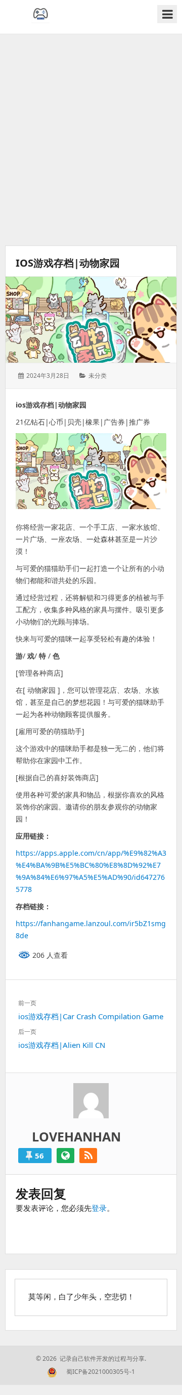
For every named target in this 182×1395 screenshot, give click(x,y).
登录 (99, 1208)
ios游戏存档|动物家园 (68, 263)
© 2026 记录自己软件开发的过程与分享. (91, 1358)
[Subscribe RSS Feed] (88, 1155)
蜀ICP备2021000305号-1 (100, 1371)
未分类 (97, 375)
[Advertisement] (91, 139)
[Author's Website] (65, 1155)
